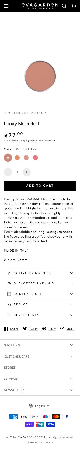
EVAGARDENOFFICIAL (32, 437)
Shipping (24, 140)
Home (8, 113)
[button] (64, 6)
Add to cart (40, 186)
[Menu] (6, 6)
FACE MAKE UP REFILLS (29, 113)
